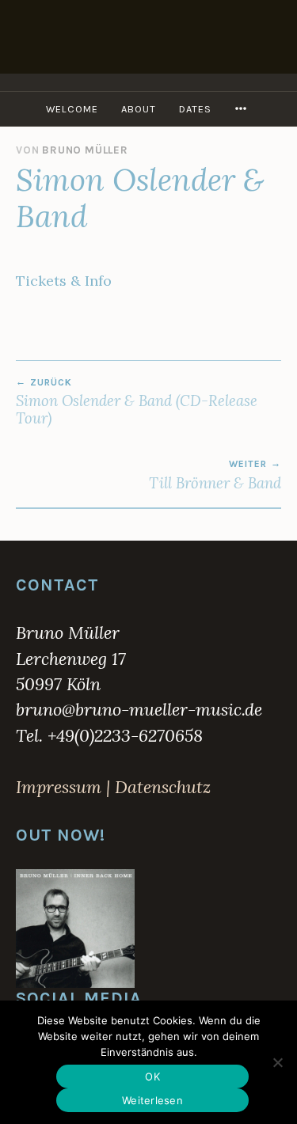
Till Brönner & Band (215, 475)
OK (152, 1076)
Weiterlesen (152, 1100)
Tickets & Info (64, 281)
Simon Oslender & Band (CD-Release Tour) (136, 402)
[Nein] (277, 1062)
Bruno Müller (85, 150)
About (138, 109)
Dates (195, 109)
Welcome (72, 109)
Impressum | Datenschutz (113, 787)
